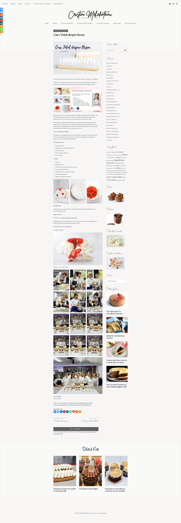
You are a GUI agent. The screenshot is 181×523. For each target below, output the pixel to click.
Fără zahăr (117, 23)
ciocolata (120, 152)
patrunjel (108, 168)
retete (108, 170)
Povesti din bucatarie (84, 23)
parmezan (124, 165)
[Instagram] (73, 411)
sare (107, 174)
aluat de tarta (108, 152)
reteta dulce (123, 168)
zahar (113, 180)
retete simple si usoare (114, 172)
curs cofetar (64, 403)
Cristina (56, 38)
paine (120, 165)
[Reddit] (1, 14)
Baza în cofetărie (67, 23)
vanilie (108, 180)
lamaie (108, 163)
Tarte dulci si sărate (111, 137)
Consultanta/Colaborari (42, 4)
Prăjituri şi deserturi (111, 116)
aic (70, 226)
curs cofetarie (71, 403)
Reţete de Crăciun (110, 134)
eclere (115, 157)
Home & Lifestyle (110, 101)
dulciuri (112, 157)
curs (59, 403)
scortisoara (118, 174)
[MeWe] (67, 411)
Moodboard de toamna (60, 421)
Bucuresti (114, 152)
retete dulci (120, 170)
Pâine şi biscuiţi (110, 110)
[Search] (177, 4)
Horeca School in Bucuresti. (69, 218)
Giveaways (109, 98)
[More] (79, 411)
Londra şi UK (109, 107)
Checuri (108, 75)
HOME (47, 23)
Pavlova (90, 403)
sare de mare (111, 174)
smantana (123, 174)
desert (124, 154)
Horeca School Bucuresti (81, 403)
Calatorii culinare (102, 23)
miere (111, 165)
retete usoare (124, 172)
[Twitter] (58, 411)
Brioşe (108, 69)
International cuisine (111, 104)
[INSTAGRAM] (173, 4)
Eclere (108, 87)
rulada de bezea (64, 405)
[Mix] (1, 26)
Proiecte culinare (110, 119)
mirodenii (114, 165)
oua (118, 165)
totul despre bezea (86, 405)
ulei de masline (112, 177)
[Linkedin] (61, 411)
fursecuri (125, 157)
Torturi (108, 140)
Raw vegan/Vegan (130, 23)
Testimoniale (58, 4)
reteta (118, 168)
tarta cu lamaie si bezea (75, 405)
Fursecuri (108, 95)
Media (20, 4)
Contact (28, 4)
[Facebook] (55, 411)
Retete (55, 23)
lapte (113, 163)
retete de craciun (113, 170)
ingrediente (119, 160)
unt (119, 176)
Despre (13, 4)
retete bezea (56, 405)
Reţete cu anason (110, 128)
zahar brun (118, 180)
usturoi (124, 177)
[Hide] (0, 34)
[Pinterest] (64, 411)
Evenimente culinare (111, 90)
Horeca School (110, 160)
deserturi (108, 157)
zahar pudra (123, 180)
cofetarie (108, 155)
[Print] (76, 411)
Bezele (108, 66)
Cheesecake (109, 78)
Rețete (5, 4)
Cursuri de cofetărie (60, 30)
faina (118, 157)
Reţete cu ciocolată (111, 131)
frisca (122, 157)
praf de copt (113, 168)
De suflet (108, 84)
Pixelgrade (103, 513)
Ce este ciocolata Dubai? (89, 421)
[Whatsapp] (70, 411)
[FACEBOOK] (170, 4)
